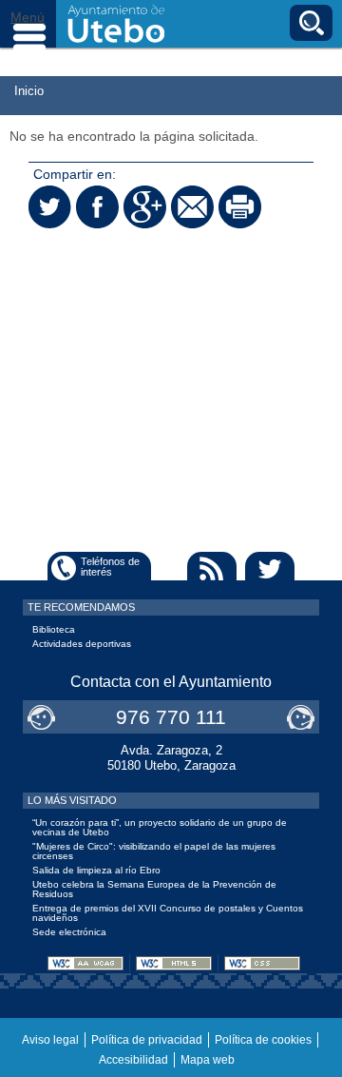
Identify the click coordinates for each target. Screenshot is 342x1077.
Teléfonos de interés (110, 567)
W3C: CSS (262, 963)
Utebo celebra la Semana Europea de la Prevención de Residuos (154, 889)
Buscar (311, 23)
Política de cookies (263, 1040)
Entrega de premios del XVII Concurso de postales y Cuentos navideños (167, 913)
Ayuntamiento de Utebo (116, 24)
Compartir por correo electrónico (192, 207)
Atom (154, 568)
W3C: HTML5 (174, 963)
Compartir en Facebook (97, 207)
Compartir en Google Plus (145, 207)
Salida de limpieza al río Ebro (96, 870)
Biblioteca (53, 629)
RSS (212, 568)
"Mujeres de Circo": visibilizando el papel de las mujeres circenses (154, 851)
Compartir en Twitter (49, 207)
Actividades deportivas (81, 643)
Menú (28, 24)
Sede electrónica (69, 932)
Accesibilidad (133, 1060)
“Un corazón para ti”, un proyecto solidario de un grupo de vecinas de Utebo (159, 827)
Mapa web (207, 1060)
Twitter (269, 568)
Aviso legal (50, 1040)
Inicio (29, 91)
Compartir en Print (239, 207)
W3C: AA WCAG (86, 963)
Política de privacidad (146, 1040)
